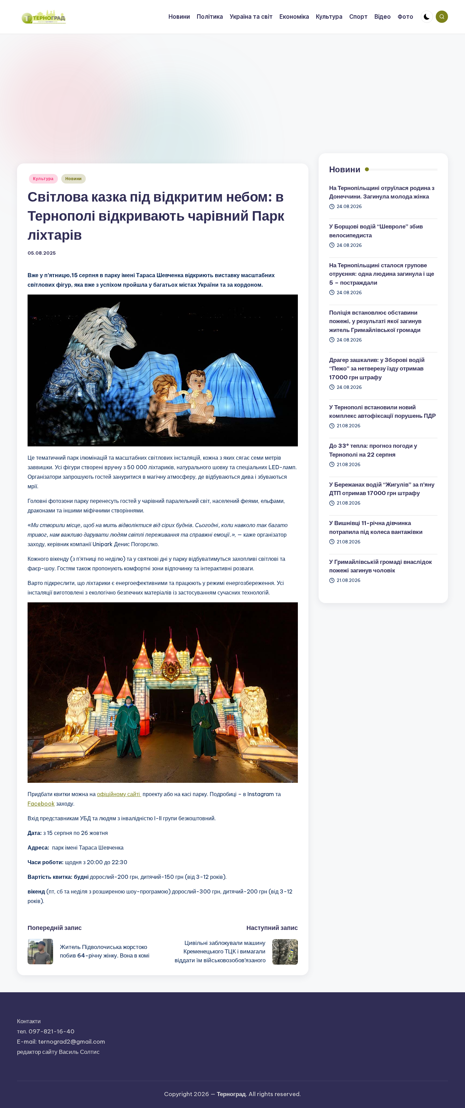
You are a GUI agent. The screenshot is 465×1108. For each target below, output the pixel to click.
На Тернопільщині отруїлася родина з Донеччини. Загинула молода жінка (381, 192)
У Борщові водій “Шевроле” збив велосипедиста (376, 231)
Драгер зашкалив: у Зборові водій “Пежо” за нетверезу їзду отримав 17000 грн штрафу (376, 368)
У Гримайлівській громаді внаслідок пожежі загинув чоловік (380, 566)
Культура (43, 178)
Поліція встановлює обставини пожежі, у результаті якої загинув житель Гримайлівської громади (375, 321)
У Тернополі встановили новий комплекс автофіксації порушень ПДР (382, 411)
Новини (73, 178)
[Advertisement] (232, 85)
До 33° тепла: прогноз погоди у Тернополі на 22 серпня (373, 450)
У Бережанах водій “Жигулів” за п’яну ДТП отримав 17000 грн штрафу (381, 489)
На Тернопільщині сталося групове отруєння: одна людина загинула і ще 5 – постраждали (381, 274)
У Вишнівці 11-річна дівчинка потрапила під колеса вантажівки (375, 527)
